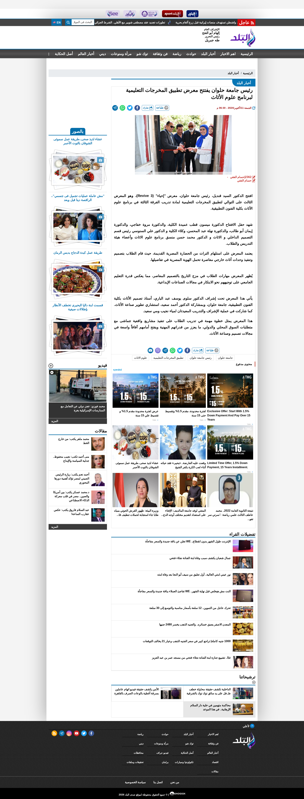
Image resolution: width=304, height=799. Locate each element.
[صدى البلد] (242, 37)
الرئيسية (247, 54)
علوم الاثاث (140, 357)
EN (58, 22)
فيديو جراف (162, 752)
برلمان (165, 762)
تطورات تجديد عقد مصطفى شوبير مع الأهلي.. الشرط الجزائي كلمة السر (178, 22)
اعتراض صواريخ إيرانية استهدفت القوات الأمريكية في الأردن (92, 22)
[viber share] (158, 350)
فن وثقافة (160, 54)
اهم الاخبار (228, 54)
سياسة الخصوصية (135, 782)
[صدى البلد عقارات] (129, 13)
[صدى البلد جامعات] (149, 13)
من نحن (174, 782)
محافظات (139, 752)
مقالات (214, 771)
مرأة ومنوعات (121, 54)
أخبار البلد (208, 54)
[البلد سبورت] (172, 13)
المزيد (54, 421)
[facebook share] (137, 108)
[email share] (115, 108)
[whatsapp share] (122, 108)
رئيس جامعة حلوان (201, 357)
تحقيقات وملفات (135, 762)
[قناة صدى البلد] (192, 13)
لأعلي (246, 726)
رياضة (177, 54)
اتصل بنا (158, 782)
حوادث (191, 54)
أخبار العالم (86, 54)
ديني (102, 54)
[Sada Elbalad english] (113, 13)
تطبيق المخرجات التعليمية (168, 357)
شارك (146, 107)
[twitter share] (130, 108)
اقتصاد (215, 762)
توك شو (142, 54)
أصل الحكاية (64, 54)
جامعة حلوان (225, 357)
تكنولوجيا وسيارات (184, 762)
